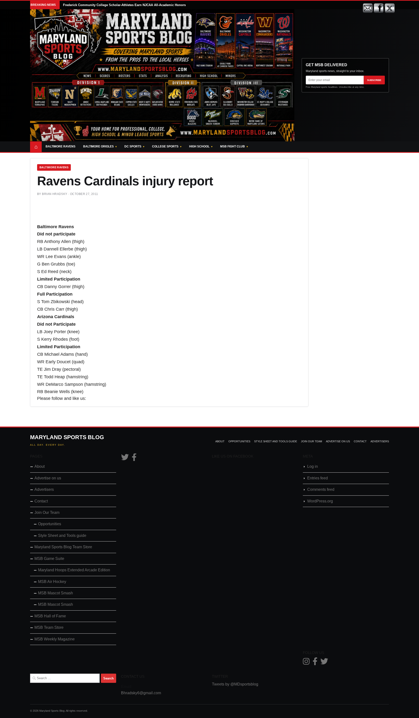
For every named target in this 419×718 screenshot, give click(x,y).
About (220, 441)
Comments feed (320, 489)
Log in (312, 466)
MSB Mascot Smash (55, 593)
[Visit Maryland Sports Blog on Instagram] (306, 663)
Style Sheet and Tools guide (275, 441)
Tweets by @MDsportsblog (235, 684)
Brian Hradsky (54, 194)
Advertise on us (338, 441)
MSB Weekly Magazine (54, 639)
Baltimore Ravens (60, 146)
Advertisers (380, 441)
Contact (360, 441)
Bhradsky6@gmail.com (141, 693)
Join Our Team (311, 441)
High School (199, 146)
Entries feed (317, 478)
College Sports (165, 146)
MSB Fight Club (232, 146)
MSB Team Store (49, 627)
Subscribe (374, 80)
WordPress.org (320, 501)
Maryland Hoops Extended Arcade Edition (74, 570)
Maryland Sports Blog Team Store (63, 547)
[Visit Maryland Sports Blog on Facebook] (134, 459)
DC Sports (132, 146)
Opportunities (239, 441)
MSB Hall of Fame (50, 616)
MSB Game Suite (49, 559)
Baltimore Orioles (98, 146)
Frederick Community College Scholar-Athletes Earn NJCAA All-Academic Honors (124, 5)
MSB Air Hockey (52, 582)
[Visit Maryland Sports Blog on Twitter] (125, 459)
